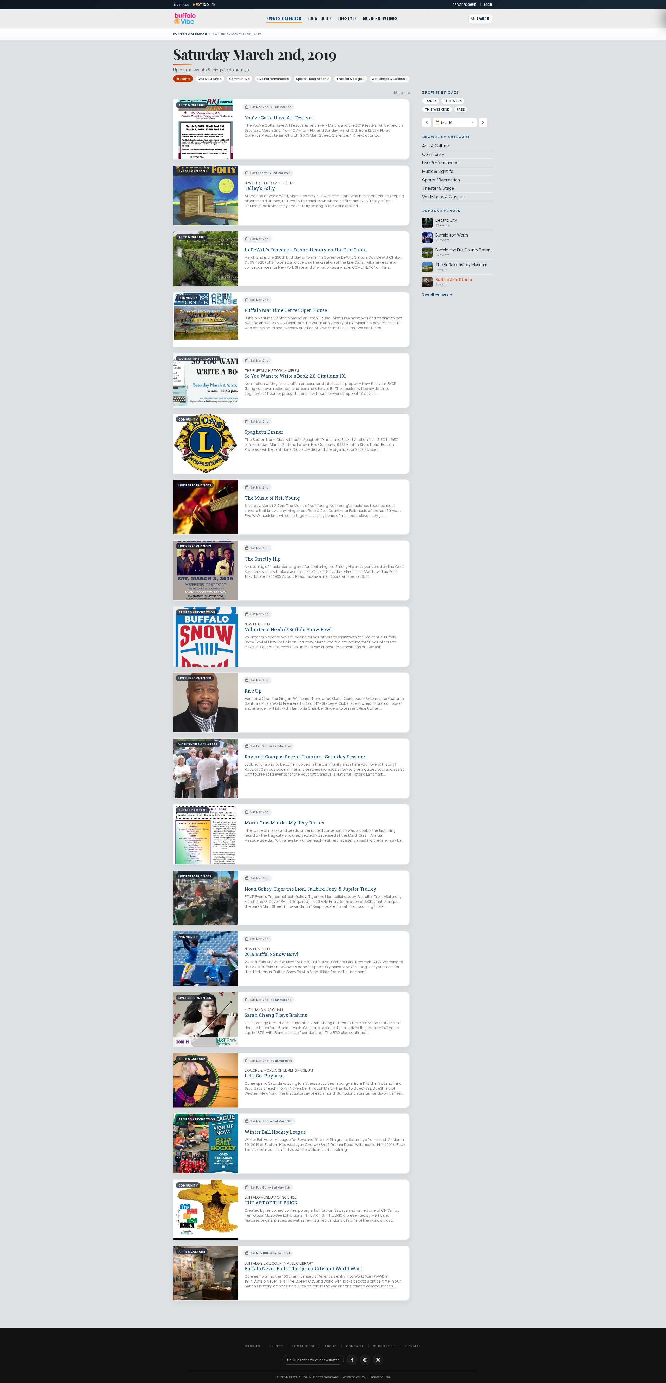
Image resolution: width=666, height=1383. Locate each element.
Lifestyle (347, 18)
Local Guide (319, 18)
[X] (378, 1360)
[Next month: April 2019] (483, 122)
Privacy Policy (354, 1377)
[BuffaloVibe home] (185, 18)
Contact (355, 1346)
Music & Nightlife (437, 171)
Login (488, 4)
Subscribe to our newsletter (316, 1359)
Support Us (384, 1346)
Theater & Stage (350, 79)
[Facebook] (352, 1360)
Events (276, 1346)
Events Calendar (284, 18)
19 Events (183, 79)
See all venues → (437, 293)
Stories (252, 1346)
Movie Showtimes (380, 18)
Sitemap (413, 1346)
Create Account (465, 4)
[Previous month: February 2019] (426, 122)
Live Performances (273, 79)
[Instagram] (365, 1360)
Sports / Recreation (312, 79)
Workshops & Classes (389, 79)
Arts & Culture (209, 79)
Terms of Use (379, 1377)
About (330, 1346)
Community (239, 79)
